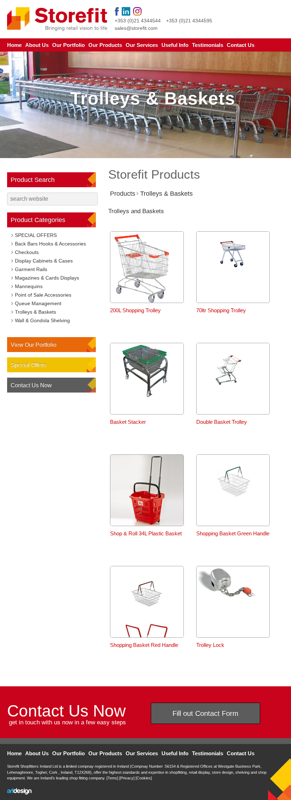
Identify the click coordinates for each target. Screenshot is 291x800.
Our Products (105, 45)
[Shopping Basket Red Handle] (146, 619)
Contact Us (240, 45)
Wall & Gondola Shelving (42, 320)
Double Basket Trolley (221, 422)
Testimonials (207, 45)
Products (122, 193)
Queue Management (38, 303)
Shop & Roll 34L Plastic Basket (146, 533)
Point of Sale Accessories (43, 294)
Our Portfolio (68, 45)
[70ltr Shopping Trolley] (233, 285)
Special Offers (28, 365)
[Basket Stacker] (146, 396)
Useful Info (174, 45)
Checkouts (27, 252)
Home (14, 45)
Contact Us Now (31, 385)
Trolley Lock (210, 645)
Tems (112, 778)
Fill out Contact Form (205, 713)
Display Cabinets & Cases (44, 260)
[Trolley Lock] (233, 606)
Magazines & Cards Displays (47, 277)
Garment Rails (31, 269)
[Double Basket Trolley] (233, 396)
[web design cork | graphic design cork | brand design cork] (19, 791)
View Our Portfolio (33, 345)
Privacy (126, 778)
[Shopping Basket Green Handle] (233, 508)
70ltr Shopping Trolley (221, 310)
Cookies (144, 778)
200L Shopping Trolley (135, 310)
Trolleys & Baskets (166, 193)
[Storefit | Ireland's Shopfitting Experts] (57, 19)
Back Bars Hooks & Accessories (50, 243)
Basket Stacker (128, 422)
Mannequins (29, 286)
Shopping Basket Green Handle (232, 533)
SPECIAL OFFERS (36, 235)
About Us (37, 45)
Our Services (142, 45)
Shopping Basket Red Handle (144, 645)
